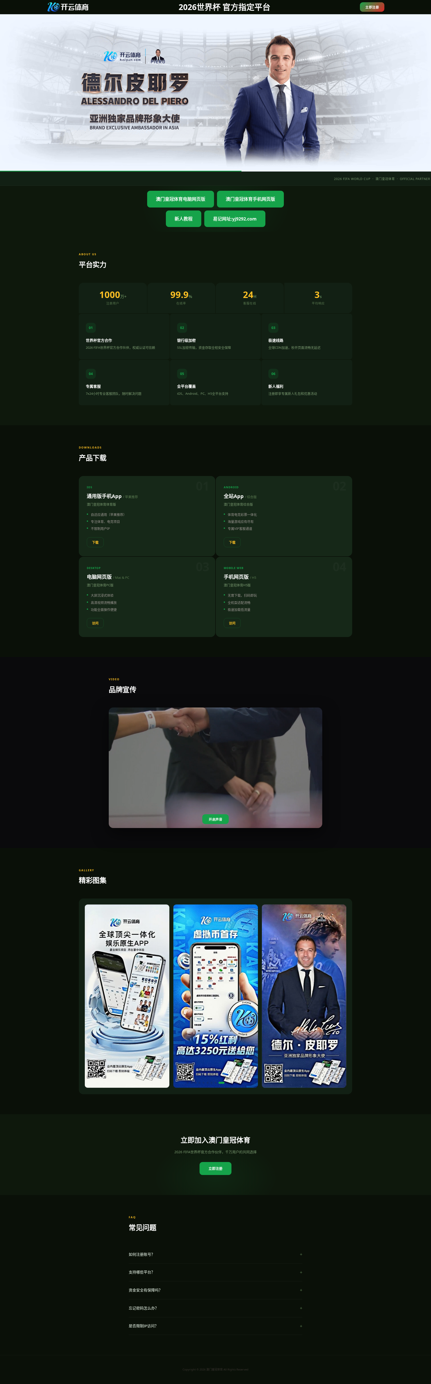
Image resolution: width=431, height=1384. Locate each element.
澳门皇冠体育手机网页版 (250, 199)
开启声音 (215, 819)
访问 (95, 623)
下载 (95, 542)
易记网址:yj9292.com (235, 219)
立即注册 (372, 7)
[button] (188, 1083)
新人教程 (184, 219)
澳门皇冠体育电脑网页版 (180, 199)
